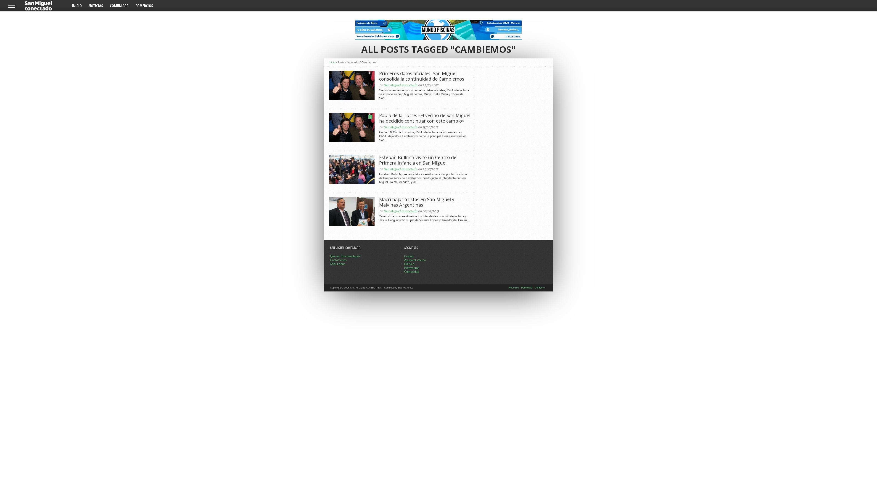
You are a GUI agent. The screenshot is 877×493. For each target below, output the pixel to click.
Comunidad (119, 5)
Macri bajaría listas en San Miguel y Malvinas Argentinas (416, 202)
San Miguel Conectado (400, 85)
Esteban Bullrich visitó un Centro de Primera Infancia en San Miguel (417, 160)
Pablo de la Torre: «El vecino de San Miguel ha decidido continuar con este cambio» (424, 118)
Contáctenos (338, 260)
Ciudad (408, 256)
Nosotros (514, 287)
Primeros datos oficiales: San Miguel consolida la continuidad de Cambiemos (421, 76)
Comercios (144, 5)
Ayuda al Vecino (415, 260)
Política (409, 264)
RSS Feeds (337, 264)
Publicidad (526, 287)
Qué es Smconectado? (345, 256)
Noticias (96, 5)
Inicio (77, 5)
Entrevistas (411, 268)
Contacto (540, 287)
